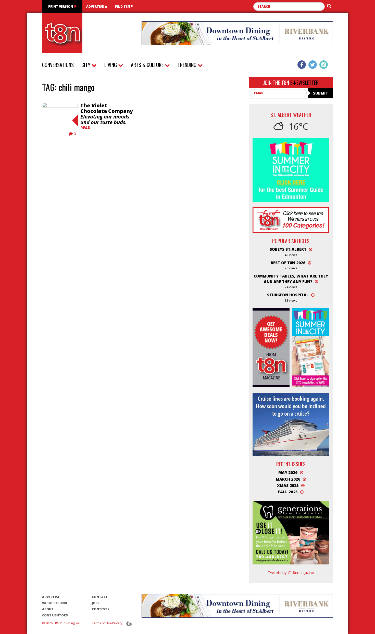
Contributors (55, 615)
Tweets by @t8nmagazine (291, 572)
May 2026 (287, 472)
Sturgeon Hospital (288, 294)
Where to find (54, 603)
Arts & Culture (148, 65)
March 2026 (288, 479)
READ (85, 127)
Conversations (58, 65)
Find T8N (123, 6)
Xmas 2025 (288, 485)
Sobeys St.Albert (288, 249)
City (86, 65)
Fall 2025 (288, 491)
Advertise (95, 6)
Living (111, 65)
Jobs (95, 603)
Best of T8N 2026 (288, 262)
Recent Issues (291, 464)
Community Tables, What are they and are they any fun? (291, 278)
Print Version (61, 6)
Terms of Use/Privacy (107, 623)
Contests (100, 609)
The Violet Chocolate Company (106, 114)
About (48, 609)
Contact (100, 597)
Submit (320, 93)
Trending (188, 65)
